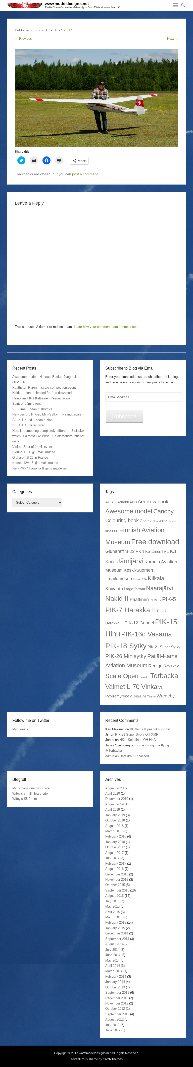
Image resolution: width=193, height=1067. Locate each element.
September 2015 (117, 890)
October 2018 (115, 820)
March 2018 (113, 831)
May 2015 (112, 906)
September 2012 (117, 1014)
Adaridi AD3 (127, 502)
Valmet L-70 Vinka (131, 686)
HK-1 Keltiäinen (148, 551)
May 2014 (112, 960)
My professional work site (31, 788)
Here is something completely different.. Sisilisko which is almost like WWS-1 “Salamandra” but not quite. (48, 436)
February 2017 (115, 863)
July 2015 (112, 901)
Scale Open (121, 675)
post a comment (85, 174)
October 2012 (115, 1009)
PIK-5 (169, 599)
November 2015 (116, 879)
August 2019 (114, 804)
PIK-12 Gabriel (139, 622)
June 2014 (112, 955)
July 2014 (112, 950)
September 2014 (117, 939)
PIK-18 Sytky (126, 646)
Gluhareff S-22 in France (30, 457)
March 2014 (113, 971)
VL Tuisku (149, 696)
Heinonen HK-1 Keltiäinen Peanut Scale (41, 398)
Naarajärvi (159, 588)
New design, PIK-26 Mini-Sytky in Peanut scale (46, 414)
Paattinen (139, 599)
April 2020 (112, 793)
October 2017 (115, 847)
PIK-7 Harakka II (130, 610)
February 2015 (115, 922)
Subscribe (124, 416)
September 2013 (117, 992)
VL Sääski (136, 696)
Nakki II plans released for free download (42, 393)
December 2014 (116, 933)
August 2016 (114, 869)
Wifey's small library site (30, 793)
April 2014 (112, 966)
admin (109, 756)
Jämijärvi (130, 561)
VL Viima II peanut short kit (32, 409)
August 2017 (114, 853)
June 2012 (112, 1030)
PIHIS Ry (155, 600)
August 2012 (114, 1019)
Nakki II (117, 599)
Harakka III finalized (134, 756)
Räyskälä (171, 666)
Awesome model (128, 511)
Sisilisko (144, 677)
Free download (155, 542)
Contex (146, 521)
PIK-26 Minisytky (125, 656)
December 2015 (116, 874)
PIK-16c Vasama (146, 634)
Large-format (134, 589)
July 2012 (112, 1025)
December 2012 (116, 998)
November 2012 (116, 1003)
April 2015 (112, 912)
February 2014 (115, 976)
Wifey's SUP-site (24, 799)
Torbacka (164, 676)
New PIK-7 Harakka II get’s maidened (39, 468)
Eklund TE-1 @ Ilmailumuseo (33, 452)
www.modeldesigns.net (67, 4)
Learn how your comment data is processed (105, 327)
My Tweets (20, 729)
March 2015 (113, 917)
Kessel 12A (140, 579)
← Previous (23, 38)
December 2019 (116, 799)
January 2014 (115, 982)
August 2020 (114, 788)
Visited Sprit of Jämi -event (32, 447)
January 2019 (115, 815)
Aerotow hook (153, 501)
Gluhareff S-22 (120, 551)
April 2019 (112, 809)
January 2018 (115, 842)
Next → (172, 38)
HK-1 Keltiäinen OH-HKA (138, 740)
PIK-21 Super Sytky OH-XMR (136, 734)
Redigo (155, 665)
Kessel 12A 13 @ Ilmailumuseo (35, 463)
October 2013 (115, 987)
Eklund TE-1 (160, 521)
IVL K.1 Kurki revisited (28, 425)
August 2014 (114, 944)
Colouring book (122, 520)
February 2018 (115, 836)
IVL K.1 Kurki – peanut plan (32, 420)
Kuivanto (114, 588)
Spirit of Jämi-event (26, 403)
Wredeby (166, 695)
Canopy (163, 511)
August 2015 (114, 896)
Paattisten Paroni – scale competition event (44, 387)
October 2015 (115, 885)
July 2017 (112, 858)
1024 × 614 (64, 30)
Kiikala (156, 578)
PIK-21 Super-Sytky (164, 647)
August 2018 (114, 826)
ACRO (110, 502)
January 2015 (115, 928)
